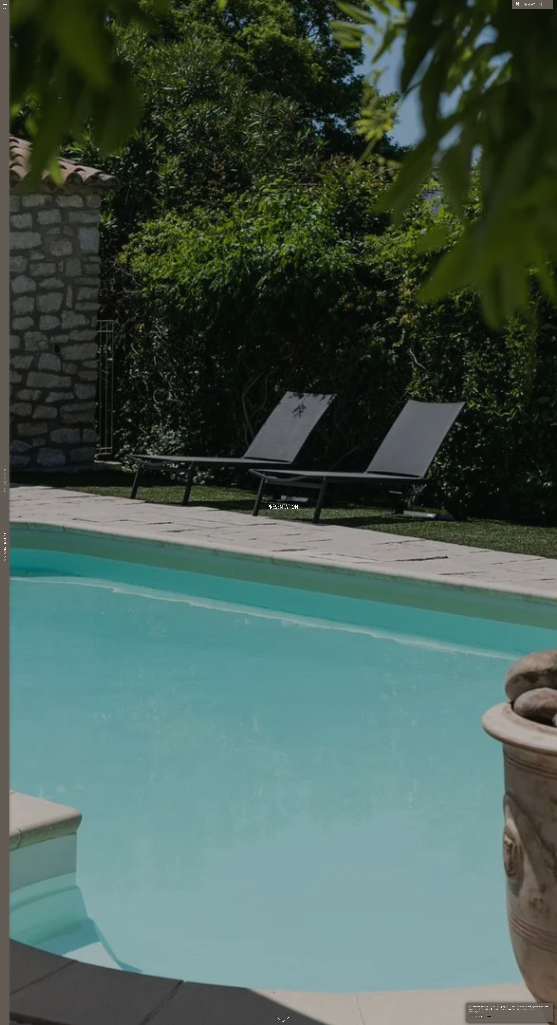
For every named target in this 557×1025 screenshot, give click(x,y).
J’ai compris (476, 1016)
